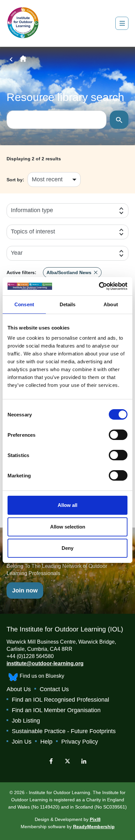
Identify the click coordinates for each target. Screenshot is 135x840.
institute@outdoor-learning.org (45, 663)
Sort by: (15, 179)
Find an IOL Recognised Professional (60, 699)
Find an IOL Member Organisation (56, 710)
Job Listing (26, 720)
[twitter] (67, 761)
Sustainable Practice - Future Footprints (64, 731)
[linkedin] (83, 761)
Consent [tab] (24, 304)
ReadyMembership (94, 826)
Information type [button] (32, 210)
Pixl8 (95, 819)
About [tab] (111, 304)
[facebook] (51, 761)
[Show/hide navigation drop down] (121, 23)
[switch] (118, 435)
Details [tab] (68, 304)
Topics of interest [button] (33, 231)
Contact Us (54, 689)
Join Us (21, 741)
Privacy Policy (79, 741)
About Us (19, 689)
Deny (67, 548)
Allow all (67, 505)
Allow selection (67, 527)
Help (46, 741)
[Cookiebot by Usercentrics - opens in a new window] (98, 286)
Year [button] (17, 253)
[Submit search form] (119, 119)
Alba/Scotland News (69, 272)
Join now (25, 590)
